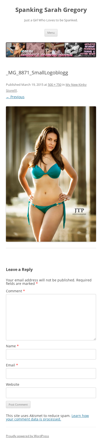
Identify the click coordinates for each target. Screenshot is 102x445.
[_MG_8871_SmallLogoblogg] (51, 174)
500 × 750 (54, 84)
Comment (15, 291)
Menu (51, 32)
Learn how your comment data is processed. (47, 417)
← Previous (15, 96)
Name (12, 346)
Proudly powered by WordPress (27, 436)
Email (12, 365)
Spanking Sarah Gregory (51, 10)
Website (12, 384)
